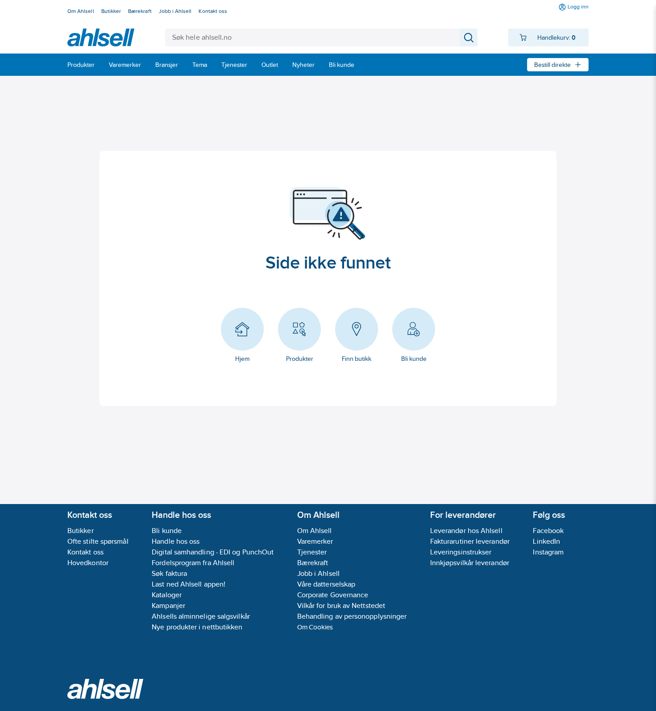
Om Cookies (315, 627)
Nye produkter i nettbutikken (197, 627)
